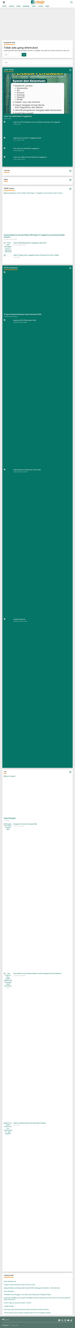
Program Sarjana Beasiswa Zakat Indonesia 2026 (22, 314)
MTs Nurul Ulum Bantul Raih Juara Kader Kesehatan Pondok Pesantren (26, 1309)
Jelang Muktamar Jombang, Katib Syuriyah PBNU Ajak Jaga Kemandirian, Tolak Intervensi (32, 1288)
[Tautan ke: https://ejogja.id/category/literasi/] (70, 171)
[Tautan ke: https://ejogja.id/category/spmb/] (70, 189)
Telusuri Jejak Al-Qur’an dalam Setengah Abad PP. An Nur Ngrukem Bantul (27, 1313)
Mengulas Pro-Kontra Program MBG (25, 824)
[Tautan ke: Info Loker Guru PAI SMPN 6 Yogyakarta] (8, 151)
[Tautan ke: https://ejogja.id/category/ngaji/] (70, 180)
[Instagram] (65, 1320)
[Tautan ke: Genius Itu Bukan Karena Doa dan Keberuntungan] (8, 1196)
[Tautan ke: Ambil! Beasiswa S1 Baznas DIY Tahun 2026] (8, 543)
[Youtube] (68, 1320)
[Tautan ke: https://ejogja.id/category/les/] (70, 772)
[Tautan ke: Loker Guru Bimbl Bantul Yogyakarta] (37, 93)
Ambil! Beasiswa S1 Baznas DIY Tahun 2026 (27, 469)
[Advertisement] (37, 24)
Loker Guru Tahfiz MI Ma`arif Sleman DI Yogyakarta (30, 157)
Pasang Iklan (15, 1325)
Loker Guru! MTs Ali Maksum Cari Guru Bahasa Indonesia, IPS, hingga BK (36, 122)
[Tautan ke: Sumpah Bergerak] (8, 692)
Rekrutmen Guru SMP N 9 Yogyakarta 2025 (27, 138)
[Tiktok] (71, 1320)
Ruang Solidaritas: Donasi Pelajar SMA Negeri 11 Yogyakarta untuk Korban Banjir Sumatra (34, 236)
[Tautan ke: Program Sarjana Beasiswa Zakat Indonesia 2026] (37, 291)
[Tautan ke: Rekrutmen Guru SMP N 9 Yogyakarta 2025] (8, 141)
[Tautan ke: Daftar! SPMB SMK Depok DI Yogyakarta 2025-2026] (8, 247)
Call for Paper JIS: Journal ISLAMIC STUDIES (17, 1303)
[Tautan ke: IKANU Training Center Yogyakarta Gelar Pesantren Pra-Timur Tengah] (8, 258)
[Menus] (3, 2)
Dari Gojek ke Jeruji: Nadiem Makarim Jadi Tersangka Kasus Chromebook (37, 973)
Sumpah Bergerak (19, 619)
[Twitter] (62, 1320)
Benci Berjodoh (9, 1291)
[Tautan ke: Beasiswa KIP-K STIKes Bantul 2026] (8, 393)
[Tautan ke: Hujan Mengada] (37, 795)
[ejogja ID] (38, 2)
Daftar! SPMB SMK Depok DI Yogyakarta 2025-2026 (29, 243)
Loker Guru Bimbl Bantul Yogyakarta (18, 116)
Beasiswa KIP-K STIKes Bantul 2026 (24, 320)
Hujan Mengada (10, 818)
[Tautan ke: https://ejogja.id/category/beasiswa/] (70, 268)
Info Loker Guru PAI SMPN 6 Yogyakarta (26, 148)
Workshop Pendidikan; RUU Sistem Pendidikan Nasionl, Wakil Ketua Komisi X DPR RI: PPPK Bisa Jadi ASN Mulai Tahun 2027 (37, 1298)
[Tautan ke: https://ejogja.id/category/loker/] (70, 70)
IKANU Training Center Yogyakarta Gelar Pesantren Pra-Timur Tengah (36, 255)
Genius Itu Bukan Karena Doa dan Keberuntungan (29, 1123)
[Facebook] (59, 1320)
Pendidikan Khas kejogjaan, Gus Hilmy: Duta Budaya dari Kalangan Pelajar (27, 1294)
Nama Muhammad (10, 1281)
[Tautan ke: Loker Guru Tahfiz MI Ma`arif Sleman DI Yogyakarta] (8, 160)
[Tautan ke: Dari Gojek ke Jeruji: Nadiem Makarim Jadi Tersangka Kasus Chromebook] (8, 1046)
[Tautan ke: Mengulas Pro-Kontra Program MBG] (8, 897)
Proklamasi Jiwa (9, 1306)
